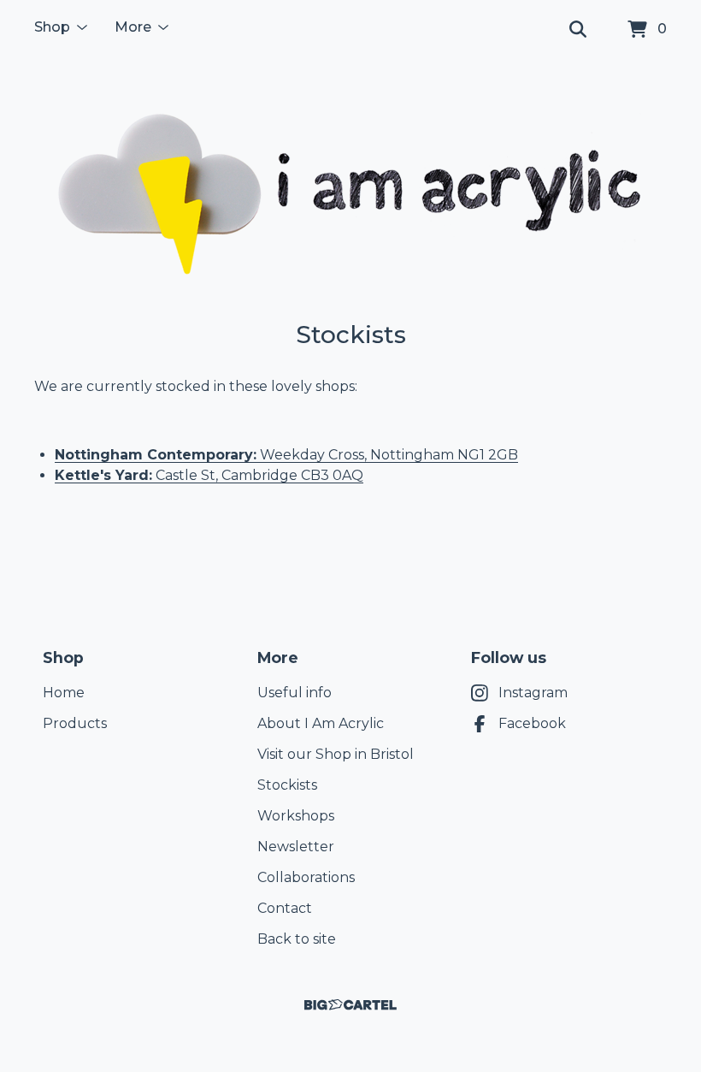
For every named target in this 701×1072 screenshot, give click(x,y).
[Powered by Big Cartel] (350, 1004)
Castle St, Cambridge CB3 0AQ (209, 475)
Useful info (294, 692)
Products (75, 723)
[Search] (578, 30)
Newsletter (295, 846)
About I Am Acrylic (320, 723)
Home (64, 692)
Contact (284, 908)
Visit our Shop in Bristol (335, 754)
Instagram (533, 692)
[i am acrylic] (350, 190)
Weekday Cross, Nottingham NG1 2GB (387, 455)
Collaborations (306, 877)
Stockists (287, 785)
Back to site (296, 939)
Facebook (532, 723)
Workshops (295, 816)
